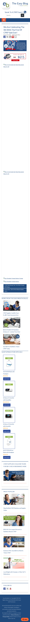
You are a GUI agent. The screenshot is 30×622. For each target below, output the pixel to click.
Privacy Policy (6, 616)
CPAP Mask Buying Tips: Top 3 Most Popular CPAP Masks (14, 286)
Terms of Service (15, 614)
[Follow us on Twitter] (7, 589)
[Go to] (13, 504)
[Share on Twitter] (7, 37)
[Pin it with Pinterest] (13, 37)
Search (22, 15)
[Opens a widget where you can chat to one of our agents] (25, 619)
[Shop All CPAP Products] (11, 281)
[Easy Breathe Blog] (19, 2)
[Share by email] (15, 37)
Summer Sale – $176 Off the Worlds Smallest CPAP (14, 290)
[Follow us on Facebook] (4, 589)
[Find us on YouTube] (10, 589)
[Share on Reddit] (10, 37)
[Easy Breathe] (6, 2)
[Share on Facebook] (4, 37)
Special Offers (17, 34)
